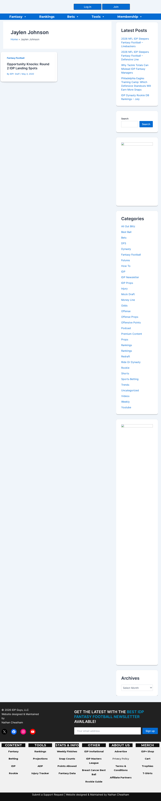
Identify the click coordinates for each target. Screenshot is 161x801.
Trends (125, 384)
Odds (124, 305)
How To (125, 265)
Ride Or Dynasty (131, 362)
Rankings (47, 17)
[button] (87, 7)
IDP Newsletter (130, 277)
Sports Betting (130, 379)
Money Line (128, 299)
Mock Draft (128, 294)
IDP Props (127, 282)
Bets (71, 17)
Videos (125, 396)
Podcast (126, 328)
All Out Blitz (128, 226)
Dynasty (126, 248)
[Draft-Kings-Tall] (137, 171)
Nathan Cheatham (12, 722)
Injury (124, 288)
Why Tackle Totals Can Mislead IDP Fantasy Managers (134, 68)
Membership (127, 17)
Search (124, 118)
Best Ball (126, 232)
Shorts (125, 373)
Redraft (125, 356)
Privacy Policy (120, 758)
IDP (123, 271)
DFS (123, 243)
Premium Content (131, 333)
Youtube (126, 407)
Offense (125, 311)
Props (124, 339)
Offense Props (129, 316)
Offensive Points (131, 322)
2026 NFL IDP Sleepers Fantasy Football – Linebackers (135, 42)
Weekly (125, 401)
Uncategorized (130, 390)
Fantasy (15, 17)
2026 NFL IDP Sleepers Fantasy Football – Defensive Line (135, 55)
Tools (96, 17)
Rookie (125, 367)
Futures (125, 260)
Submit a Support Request (48, 794)
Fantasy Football (16, 58)
